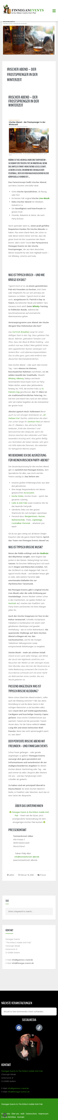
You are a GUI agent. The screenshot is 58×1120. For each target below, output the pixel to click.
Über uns (15, 1113)
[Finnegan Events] (24, 9)
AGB (22, 1113)
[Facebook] (19, 1027)
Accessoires (29, 492)
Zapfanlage (37, 520)
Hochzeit (12, 603)
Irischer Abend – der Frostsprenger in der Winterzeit (22, 75)
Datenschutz (31, 1113)
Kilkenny (19, 378)
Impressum (43, 1113)
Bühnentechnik (18, 520)
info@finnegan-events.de (23, 963)
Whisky (36, 306)
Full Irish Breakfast (20, 332)
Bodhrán (44, 553)
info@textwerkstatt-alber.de (27, 856)
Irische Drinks (17, 496)
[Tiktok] (39, 1027)
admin (11, 875)
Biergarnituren (31, 516)
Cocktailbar (16, 523)
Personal (26, 523)
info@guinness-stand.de (22, 960)
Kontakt (20, 1117)
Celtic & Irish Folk (19, 503)
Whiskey (11, 378)
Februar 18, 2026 (27, 875)
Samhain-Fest (33, 421)
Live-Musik (44, 198)
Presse (43, 875)
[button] (5, 1115)
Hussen (41, 516)
